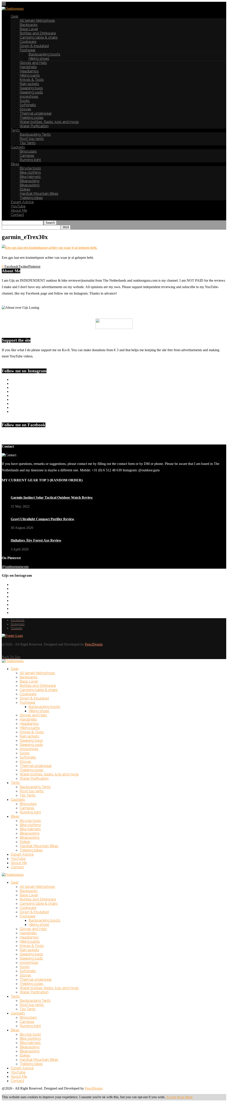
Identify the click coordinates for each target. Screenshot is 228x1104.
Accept (171, 1097)
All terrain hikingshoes (37, 20)
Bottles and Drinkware (38, 33)
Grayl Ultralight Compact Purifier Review (42, 519)
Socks (25, 101)
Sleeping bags (31, 88)
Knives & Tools (32, 80)
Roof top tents (32, 139)
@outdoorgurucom (15, 566)
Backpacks (29, 25)
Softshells (28, 105)
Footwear (27, 50)
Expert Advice (22, 202)
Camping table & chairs (39, 37)
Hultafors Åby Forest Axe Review (36, 540)
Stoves (25, 109)
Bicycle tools (30, 168)
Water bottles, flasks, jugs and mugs (49, 122)
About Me (19, 210)
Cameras (27, 155)
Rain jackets (29, 84)
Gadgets (18, 147)
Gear (14, 16)
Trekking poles (31, 118)
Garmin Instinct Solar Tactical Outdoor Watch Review (52, 497)
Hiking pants (30, 75)
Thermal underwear (36, 113)
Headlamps (29, 71)
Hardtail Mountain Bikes (39, 193)
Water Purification (34, 126)
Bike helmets (30, 177)
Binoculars (28, 151)
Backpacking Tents (35, 134)
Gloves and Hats (33, 63)
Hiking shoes (38, 58)
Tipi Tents (28, 143)
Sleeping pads (31, 92)
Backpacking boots (44, 54)
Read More (185, 1097)
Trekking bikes (31, 198)
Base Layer (29, 29)
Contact (17, 215)
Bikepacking (29, 181)
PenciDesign (94, 644)
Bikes (15, 164)
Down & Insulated (34, 46)
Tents (15, 130)
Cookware (28, 42)
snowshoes (29, 96)
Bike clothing (30, 172)
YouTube (18, 206)
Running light (30, 160)
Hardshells (28, 67)
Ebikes (25, 189)
